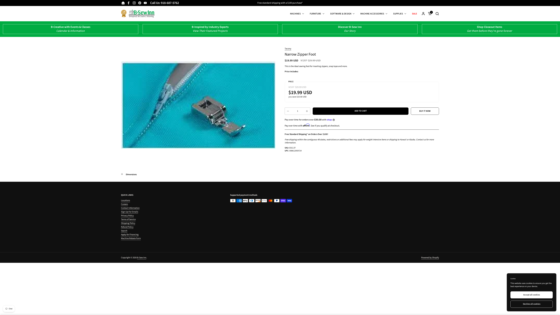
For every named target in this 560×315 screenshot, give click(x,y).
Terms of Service (128, 219)
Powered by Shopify (430, 257)
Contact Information (130, 208)
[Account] (423, 13)
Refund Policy (127, 227)
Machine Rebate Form (131, 238)
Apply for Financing (130, 234)
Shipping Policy (128, 223)
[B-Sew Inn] (138, 14)
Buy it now (424, 111)
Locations (125, 200)
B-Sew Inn (141, 257)
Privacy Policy (127, 215)
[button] (437, 13)
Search (124, 230)
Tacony (288, 48)
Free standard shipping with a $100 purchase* (280, 3)
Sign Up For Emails (129, 211)
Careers (124, 204)
